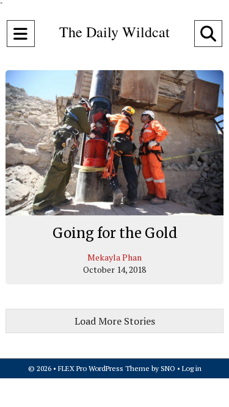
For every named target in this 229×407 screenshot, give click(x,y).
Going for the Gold (115, 233)
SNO (168, 368)
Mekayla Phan (114, 257)
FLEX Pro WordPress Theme (104, 368)
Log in (192, 368)
